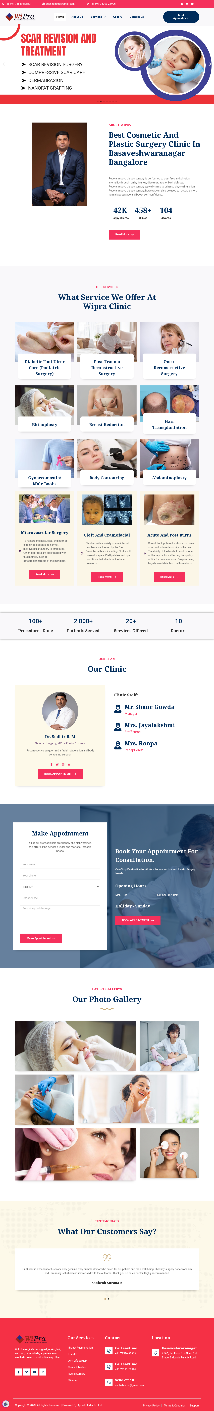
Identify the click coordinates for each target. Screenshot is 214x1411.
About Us (77, 16)
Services (96, 16)
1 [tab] (105, 1299)
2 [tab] (108, 1299)
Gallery (117, 16)
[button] (181, 17)
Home (60, 16)
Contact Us (137, 16)
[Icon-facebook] (18, 1372)
